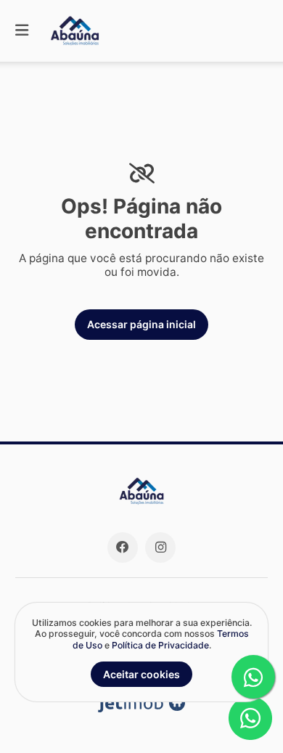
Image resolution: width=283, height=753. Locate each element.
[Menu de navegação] (21, 31)
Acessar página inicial (141, 324)
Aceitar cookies (141, 674)
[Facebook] (122, 547)
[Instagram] (160, 547)
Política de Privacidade (160, 645)
